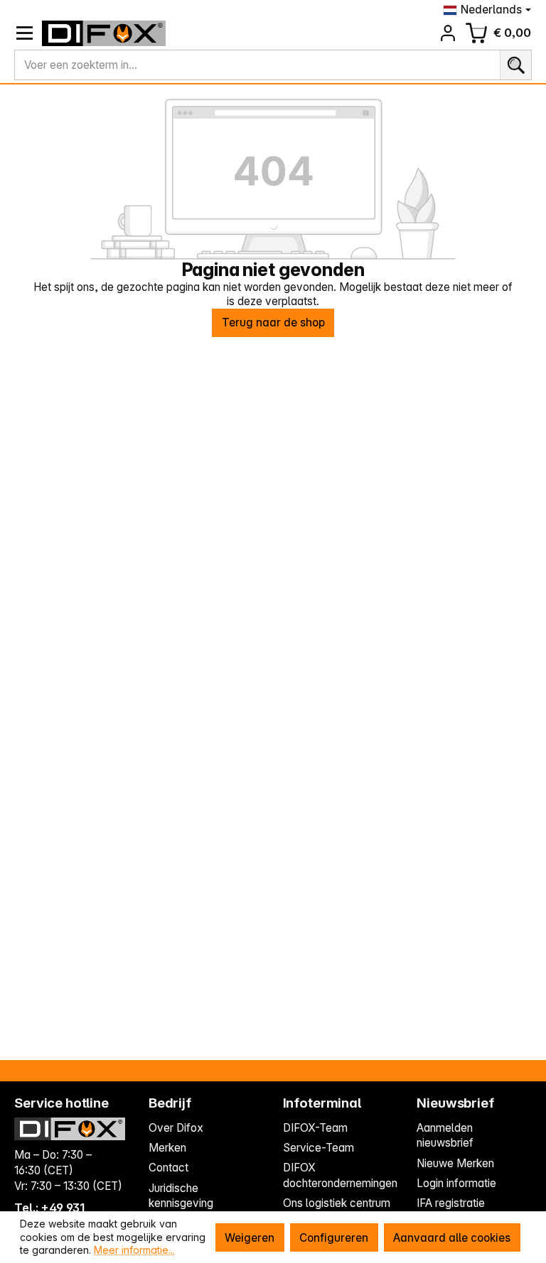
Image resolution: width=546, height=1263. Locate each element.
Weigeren (249, 1238)
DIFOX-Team (315, 1128)
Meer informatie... (134, 1250)
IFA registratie (451, 1203)
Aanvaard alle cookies (451, 1238)
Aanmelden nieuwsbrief (445, 1135)
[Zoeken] (515, 65)
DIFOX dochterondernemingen (340, 1175)
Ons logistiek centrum (336, 1203)
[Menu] (24, 33)
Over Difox (176, 1128)
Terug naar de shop (273, 322)
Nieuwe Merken (455, 1163)
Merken (167, 1147)
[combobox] (257, 65)
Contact (168, 1167)
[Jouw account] (448, 33)
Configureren (333, 1238)
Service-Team (318, 1147)
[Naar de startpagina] (104, 33)
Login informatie (456, 1183)
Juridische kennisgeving (181, 1195)
